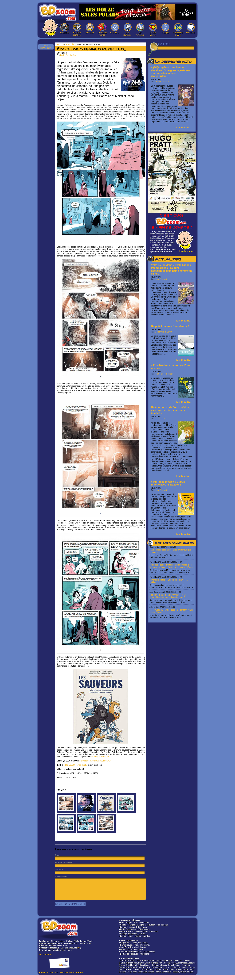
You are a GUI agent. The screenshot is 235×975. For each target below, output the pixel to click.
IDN (78, 948)
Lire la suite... (183, 127)
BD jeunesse (127, 34)
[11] (106, 812)
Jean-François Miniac (164, 374)
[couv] (86, 812)
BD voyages (140, 34)
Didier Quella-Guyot (163, 332)
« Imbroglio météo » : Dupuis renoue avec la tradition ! (168, 483)
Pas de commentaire (46, 47)
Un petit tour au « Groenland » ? (170, 326)
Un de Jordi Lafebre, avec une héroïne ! (170, 410)
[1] (66, 812)
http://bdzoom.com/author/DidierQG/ (94, 761)
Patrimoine (89, 33)
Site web (59, 869)
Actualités (64, 33)
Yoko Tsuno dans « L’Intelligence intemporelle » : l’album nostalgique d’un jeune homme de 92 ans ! (171, 269)
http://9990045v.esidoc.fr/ (76, 765)
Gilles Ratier (160, 419)
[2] (106, 832)
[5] (126, 812)
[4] (86, 832)
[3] (66, 832)
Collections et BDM (178, 34)
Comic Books (153, 34)
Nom (57, 855)
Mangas (165, 33)
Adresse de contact (63, 862)
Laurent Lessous (162, 82)
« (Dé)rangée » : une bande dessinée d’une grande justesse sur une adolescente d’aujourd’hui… (170, 71)
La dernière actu (173, 62)
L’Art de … (114, 33)
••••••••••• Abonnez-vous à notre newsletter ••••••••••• (61, 972)
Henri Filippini (161, 279)
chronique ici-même (100, 757)
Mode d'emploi (45, 954)
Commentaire (61, 877)
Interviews (190, 33)
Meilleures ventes (102, 34)
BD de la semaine (77, 34)
